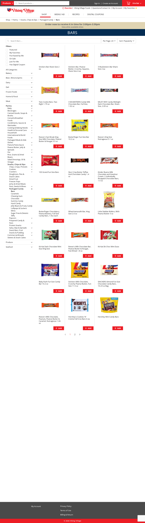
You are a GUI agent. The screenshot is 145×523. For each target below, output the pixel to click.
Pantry (15, 20)
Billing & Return (66, 515)
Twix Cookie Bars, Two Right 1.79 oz (48, 103)
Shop (8, 20)
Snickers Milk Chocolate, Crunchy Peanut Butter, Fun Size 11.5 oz (79, 283)
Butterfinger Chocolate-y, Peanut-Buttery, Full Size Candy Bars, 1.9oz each (49, 213)
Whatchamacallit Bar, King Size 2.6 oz (79, 212)
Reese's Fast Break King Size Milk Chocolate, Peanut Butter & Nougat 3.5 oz (50, 139)
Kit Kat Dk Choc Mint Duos (108, 246)
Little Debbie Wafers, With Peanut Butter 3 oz (108, 212)
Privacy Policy (65, 506)
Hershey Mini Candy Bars (108, 317)
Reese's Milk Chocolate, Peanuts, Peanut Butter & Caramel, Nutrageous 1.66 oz (50, 320)
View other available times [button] (72, 27)
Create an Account (110, 3)
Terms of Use (65, 510)
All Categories (11, 69)
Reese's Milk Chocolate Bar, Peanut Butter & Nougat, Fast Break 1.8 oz (79, 248)
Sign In (97, 3)
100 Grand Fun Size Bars (49, 172)
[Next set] (79, 334)
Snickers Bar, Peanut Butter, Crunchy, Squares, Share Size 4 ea (78, 69)
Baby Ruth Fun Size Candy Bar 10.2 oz (49, 282)
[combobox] (7, 3)
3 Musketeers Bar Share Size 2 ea (108, 68)
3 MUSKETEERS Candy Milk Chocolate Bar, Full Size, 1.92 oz (79, 104)
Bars (58, 20)
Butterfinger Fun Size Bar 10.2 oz (78, 138)
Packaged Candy (46, 20)
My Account (36, 506)
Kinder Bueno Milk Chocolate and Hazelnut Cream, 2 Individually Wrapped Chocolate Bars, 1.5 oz (108, 176)
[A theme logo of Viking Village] (21, 11)
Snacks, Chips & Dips (28, 20)
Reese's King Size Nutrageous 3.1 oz (105, 138)
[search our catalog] (16, 3)
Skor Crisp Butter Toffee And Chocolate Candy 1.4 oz (78, 174)
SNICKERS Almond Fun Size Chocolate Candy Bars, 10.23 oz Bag (109, 283)
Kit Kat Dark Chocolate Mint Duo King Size (50, 247)
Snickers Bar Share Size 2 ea (49, 68)
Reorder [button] (68, 8)
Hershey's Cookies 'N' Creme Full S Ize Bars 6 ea (79, 318)
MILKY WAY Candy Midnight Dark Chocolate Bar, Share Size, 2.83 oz (109, 104)
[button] (31, 73)
